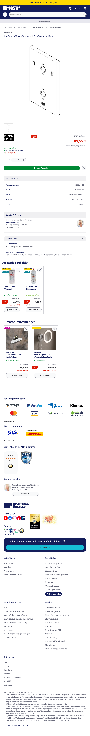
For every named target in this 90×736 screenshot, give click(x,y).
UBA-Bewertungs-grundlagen (17, 634)
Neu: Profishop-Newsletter (56, 648)
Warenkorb (9, 571)
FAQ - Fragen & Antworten (57, 615)
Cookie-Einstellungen (13, 574)
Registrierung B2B (53, 630)
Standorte (8, 670)
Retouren (49, 582)
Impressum (8, 630)
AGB (5, 607)
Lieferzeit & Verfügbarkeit (56, 574)
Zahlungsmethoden (54, 589)
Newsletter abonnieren (35, 541)
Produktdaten (12, 179)
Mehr (34, 701)
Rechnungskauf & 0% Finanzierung (45, 21)
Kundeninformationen (14, 611)
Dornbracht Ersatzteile (38, 27)
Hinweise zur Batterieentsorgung (18, 619)
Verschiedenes (55, 27)
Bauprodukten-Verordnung (16, 615)
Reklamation (51, 578)
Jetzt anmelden (45, 547)
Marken (12, 27)
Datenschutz (9, 626)
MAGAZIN (8, 681)
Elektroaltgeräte (52, 611)
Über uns (8, 673)
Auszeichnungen (52, 607)
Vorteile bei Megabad (13, 677)
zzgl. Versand (29, 692)
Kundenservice (52, 622)
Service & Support (14, 215)
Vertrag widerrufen (54, 594)
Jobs (6, 662)
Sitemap (48, 634)
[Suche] (84, 14)
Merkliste (8, 567)
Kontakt (49, 626)
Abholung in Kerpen (54, 567)
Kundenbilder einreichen (56, 641)
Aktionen (8, 685)
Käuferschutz (51, 571)
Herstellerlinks (52, 619)
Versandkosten (52, 586)
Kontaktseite (25, 494)
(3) (64, 541)
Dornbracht (22, 27)
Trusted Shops (51, 637)
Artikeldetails (12, 238)
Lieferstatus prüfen (53, 563)
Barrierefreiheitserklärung (15, 622)
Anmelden (8, 563)
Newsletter (50, 645)
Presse (6, 666)
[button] (9, 137)
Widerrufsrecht (10, 637)
